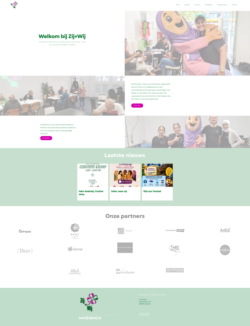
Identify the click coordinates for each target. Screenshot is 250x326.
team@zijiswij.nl (90, 317)
